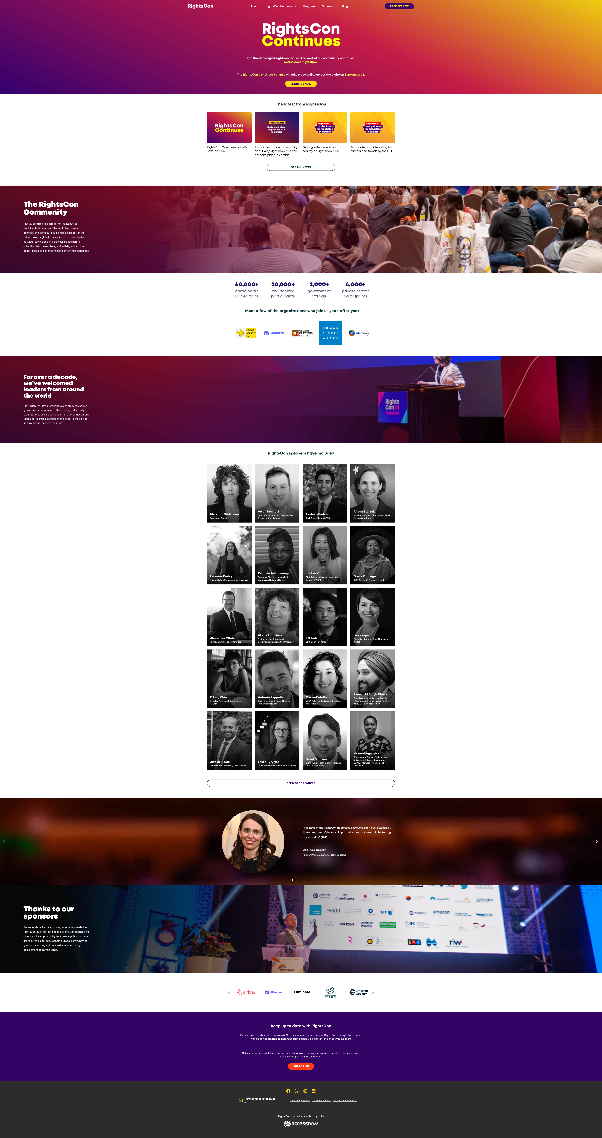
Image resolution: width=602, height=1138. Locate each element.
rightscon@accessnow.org (280, 1038)
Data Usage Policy (300, 1100)
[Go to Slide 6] (309, 880)
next (372, 333)
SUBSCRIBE (301, 1066)
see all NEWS (301, 167)
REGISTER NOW (301, 83)
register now (399, 6)
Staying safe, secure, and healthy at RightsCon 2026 (321, 149)
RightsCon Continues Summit (264, 75)
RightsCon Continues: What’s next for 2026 (227, 149)
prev (229, 333)
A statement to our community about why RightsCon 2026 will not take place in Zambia (276, 151)
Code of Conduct (321, 1100)
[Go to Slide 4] (303, 880)
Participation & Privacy (345, 1100)
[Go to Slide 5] (306, 880)
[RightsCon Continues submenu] (295, 6)
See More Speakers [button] (301, 783)
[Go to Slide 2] (296, 880)
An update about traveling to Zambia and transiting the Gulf (371, 149)
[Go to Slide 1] (292, 880)
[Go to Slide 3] (299, 880)
